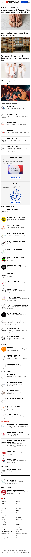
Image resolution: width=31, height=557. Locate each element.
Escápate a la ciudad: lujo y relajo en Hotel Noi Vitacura (14, 34)
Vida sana (4, 477)
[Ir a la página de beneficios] (12, 2)
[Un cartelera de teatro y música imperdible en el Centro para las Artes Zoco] (15, 70)
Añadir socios (16, 202)
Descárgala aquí (15, 178)
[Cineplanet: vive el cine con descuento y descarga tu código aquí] (15, 93)
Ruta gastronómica (8, 207)
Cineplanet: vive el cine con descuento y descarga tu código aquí (15, 82)
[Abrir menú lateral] (2, 2)
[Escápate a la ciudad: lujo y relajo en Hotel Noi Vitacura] (15, 45)
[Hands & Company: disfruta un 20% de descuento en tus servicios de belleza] (15, 22)
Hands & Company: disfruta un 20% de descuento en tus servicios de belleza (15, 11)
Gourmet (4, 344)
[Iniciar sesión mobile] (29, 2)
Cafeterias (5, 466)
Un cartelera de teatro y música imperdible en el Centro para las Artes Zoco (15, 58)
